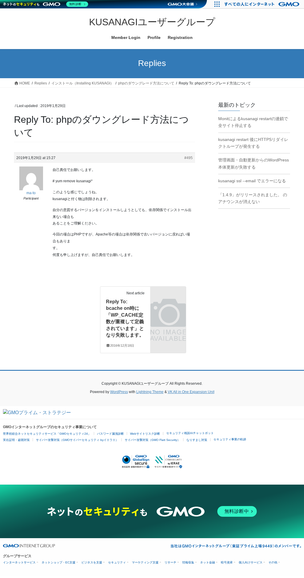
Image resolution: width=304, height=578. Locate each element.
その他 (272, 562)
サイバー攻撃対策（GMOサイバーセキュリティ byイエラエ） (77, 440)
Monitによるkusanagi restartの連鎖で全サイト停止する (253, 122)
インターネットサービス (19, 562)
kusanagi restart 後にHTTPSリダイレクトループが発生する (253, 143)
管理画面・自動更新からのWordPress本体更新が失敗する (253, 163)
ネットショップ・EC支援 (58, 562)
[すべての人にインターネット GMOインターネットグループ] (262, 4)
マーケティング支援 (145, 562)
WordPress (119, 392)
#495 (188, 158)
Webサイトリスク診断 (145, 433)
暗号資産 (227, 562)
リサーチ (170, 562)
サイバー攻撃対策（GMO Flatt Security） (152, 440)
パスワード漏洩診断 (110, 433)
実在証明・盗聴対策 (16, 440)
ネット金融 (207, 562)
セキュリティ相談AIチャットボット (190, 433)
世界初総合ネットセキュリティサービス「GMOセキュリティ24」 (47, 433)
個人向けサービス (250, 562)
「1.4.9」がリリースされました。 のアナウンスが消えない (252, 198)
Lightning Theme (150, 392)
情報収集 (188, 562)
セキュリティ (117, 562)
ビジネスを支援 (91, 562)
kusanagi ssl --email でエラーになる (252, 180)
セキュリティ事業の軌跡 (229, 439)
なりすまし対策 (196, 440)
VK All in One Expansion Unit (191, 392)
